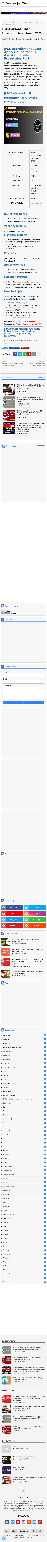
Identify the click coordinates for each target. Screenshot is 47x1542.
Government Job (14, 348)
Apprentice (24, 1059)
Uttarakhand (24, 1278)
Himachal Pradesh (24, 1131)
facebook (13, 907)
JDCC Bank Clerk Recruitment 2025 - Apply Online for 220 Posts (27, 1378)
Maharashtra (24, 1178)
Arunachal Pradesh (24, 1067)
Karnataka (24, 1155)
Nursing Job (24, 1206)
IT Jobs (24, 1139)
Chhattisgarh (24, 1091)
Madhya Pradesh (24, 1174)
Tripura (24, 1270)
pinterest (13, 925)
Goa (24, 1115)
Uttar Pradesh (24, 1274)
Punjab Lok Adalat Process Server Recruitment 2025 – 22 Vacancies (28, 972)
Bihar (24, 1079)
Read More (24, 391)
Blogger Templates (19, 1535)
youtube (14, 913)
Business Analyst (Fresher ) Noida (24, 1457)
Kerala (24, 1159)
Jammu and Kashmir (24, 1147)
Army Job (24, 1063)
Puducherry (24, 1222)
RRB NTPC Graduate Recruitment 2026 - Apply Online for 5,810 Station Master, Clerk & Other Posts (28, 962)
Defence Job (24, 1103)
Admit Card (24, 1035)
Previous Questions (24, 1214)
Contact (15, 1446)
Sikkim (24, 1242)
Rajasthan (24, 1234)
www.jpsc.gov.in (21, 79)
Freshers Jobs (24, 1111)
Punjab (24, 1226)
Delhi (24, 1107)
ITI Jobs (24, 1143)
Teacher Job (24, 1254)
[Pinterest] (29, 354)
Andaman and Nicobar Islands (24, 1047)
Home (4, 22)
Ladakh (24, 1163)
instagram (36, 913)
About (14, 1531)
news (24, 1202)
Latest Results (24, 1170)
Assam (24, 1071)
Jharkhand (11, 22)
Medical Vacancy (24, 1186)
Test (24, 1262)
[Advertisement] (23, 528)
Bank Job (24, 1075)
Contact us (24, 1531)
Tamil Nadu (24, 1250)
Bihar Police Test (24, 1083)
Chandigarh (24, 1087)
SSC (24, 1246)
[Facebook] (15, 354)
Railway (24, 1230)
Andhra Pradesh (24, 1051)
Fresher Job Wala (17, 3)
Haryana (24, 1127)
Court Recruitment (24, 1095)
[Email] (34, 354)
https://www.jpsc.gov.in (19, 303)
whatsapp (36, 919)
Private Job (24, 1218)
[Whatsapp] (25, 354)
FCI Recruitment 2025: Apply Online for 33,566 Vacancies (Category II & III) (30, 386)
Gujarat (24, 1123)
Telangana (24, 1258)
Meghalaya (24, 1190)
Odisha (24, 1210)
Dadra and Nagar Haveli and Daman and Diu (24, 1099)
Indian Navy (24, 1135)
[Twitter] (20, 354)
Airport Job (24, 1043)
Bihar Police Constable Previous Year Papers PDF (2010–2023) (27, 950)
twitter (36, 907)
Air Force (24, 1039)
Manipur (24, 1182)
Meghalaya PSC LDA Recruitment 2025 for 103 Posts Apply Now (29, 1478)
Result (24, 1238)
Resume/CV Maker (19, 1467)
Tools (24, 1266)
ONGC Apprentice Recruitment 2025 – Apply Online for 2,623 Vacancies (30, 412)
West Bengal (24, 1282)
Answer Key (24, 1055)
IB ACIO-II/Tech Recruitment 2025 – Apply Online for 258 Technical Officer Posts (30, 399)
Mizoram (24, 1194)
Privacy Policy (36, 1531)
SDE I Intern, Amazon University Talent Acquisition (25, 940)
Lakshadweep (24, 1167)
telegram (13, 919)
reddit (36, 925)
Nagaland (24, 1198)
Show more (39, 377)
